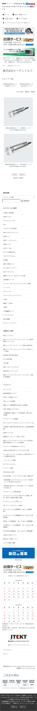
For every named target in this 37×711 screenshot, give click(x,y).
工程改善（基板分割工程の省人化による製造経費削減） (18, 427)
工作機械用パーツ (8, 311)
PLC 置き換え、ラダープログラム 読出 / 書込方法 (18, 476)
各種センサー (7, 244)
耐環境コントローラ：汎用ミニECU (14, 436)
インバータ (6, 287)
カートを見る (23, 18)
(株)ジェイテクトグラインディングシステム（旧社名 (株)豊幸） (18, 376)
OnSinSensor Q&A (8, 472)
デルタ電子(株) (7, 359)
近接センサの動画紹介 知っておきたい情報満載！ (18, 521)
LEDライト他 (7, 248)
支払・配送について (21, 14)
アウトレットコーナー (10, 323)
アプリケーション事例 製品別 (12, 491)
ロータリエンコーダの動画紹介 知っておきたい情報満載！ (18, 516)
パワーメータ (7, 291)
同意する (14, 707)
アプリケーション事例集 (10, 419)
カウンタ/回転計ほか (9, 252)
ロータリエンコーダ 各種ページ (13, 60)
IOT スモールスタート (10, 464)
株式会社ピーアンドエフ (14, 65)
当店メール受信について (10, 397)
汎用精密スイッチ (8, 279)
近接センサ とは (8, 432)
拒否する (22, 707)
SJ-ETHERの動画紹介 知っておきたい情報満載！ (18, 531)
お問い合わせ (9, 18)
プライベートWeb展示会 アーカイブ (14, 446)
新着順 (33, 91)
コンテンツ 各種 (8, 468)
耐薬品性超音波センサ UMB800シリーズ (18, 128)
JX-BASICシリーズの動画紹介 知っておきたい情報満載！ (18, 526)
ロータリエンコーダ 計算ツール (12, 501)
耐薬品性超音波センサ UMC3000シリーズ (18, 164)
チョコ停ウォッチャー (10, 268)
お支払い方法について (10, 535)
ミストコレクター (8, 315)
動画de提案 (18, 560)
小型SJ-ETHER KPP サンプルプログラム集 (16, 450)
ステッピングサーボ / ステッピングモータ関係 (17, 283)
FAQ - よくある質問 (9, 401)
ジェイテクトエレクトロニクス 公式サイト (17, 22)
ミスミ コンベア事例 (9, 460)
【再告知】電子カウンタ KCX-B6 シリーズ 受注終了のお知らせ (18, 486)
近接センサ (11, 62)
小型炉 (5, 307)
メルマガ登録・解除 (9, 543)
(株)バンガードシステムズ (11, 367)
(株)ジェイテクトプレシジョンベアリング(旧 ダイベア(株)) (18, 350)
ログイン (6, 654)
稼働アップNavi (8, 303)
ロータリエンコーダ (9, 220)
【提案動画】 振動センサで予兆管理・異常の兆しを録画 (18, 414)
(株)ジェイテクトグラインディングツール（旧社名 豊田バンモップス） (18, 340)
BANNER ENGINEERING (10, 355)
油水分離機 (6, 319)
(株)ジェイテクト (8, 335)
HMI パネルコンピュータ (10, 232)
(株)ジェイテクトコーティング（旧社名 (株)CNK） (18, 345)
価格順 (27, 91)
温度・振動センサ (8, 264)
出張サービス (7, 216)
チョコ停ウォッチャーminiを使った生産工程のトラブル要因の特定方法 (18, 455)
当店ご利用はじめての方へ (11, 409)
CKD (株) (6, 363)
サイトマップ (7, 389)
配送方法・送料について (10, 539)
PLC (4, 224)
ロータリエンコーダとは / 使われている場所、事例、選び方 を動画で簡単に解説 (17, 496)
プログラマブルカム (9, 256)
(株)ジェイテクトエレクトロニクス (18, 645)
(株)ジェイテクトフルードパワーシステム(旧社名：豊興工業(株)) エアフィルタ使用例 (18, 441)
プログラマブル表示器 (10, 228)
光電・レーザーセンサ (10, 240)
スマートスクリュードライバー (12, 295)
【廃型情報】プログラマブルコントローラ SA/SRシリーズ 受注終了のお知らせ (18, 481)
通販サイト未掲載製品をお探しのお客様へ (15, 405)
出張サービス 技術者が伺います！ (18, 576)
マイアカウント (8, 650)
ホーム (7, 14)
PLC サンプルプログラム (24, 62)
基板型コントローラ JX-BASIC (25, 58)
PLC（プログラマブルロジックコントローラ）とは (18, 423)
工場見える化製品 (8, 213)
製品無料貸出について (10, 393)
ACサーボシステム (8, 272)
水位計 (5, 299)
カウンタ (27, 60)
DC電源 (5, 260)
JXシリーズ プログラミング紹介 (12, 505)
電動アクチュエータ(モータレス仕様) (14, 275)
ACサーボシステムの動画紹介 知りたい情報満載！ (17, 510)
